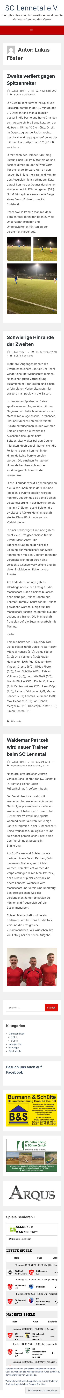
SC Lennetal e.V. (32, 8)
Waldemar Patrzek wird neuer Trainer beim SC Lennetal (27, 747)
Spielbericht (28, 94)
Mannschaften (19, 765)
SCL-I (45, 765)
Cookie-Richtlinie (37, 1384)
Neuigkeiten (34, 765)
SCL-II (17, 94)
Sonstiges (27, 355)
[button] (19, 249)
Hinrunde (16, 721)
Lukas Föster (18, 90)
